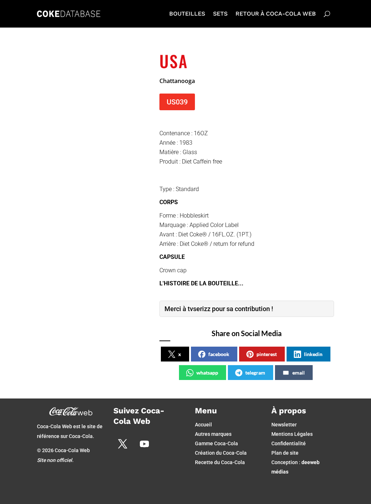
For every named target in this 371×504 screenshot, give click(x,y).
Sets (220, 13)
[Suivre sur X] (122, 444)
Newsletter (284, 424)
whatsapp (207, 372)
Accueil (203, 424)
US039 (177, 102)
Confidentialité (288, 443)
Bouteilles (187, 13)
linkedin (313, 354)
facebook (218, 354)
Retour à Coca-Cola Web (275, 13)
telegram (255, 372)
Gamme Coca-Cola (216, 443)
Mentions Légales (292, 434)
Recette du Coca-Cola (220, 462)
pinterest (267, 354)
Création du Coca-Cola (221, 453)
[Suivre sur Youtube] (144, 444)
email (298, 372)
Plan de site (285, 453)
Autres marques (213, 434)
